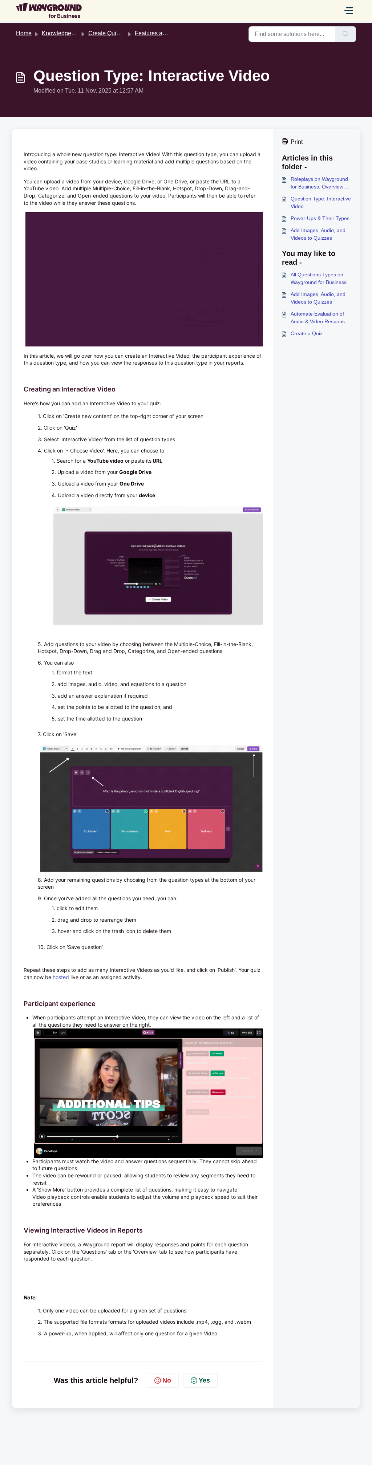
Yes (204, 1380)
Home (24, 33)
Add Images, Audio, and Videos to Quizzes (318, 234)
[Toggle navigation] (348, 10)
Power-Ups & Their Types (320, 218)
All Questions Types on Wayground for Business (319, 278)
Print (297, 142)
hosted (61, 977)
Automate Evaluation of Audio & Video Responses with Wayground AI (320, 318)
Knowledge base (63, 33)
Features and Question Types (173, 33)
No (166, 1380)
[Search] (345, 34)
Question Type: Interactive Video (321, 202)
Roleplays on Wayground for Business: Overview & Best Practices (319, 183)
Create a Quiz (307, 333)
